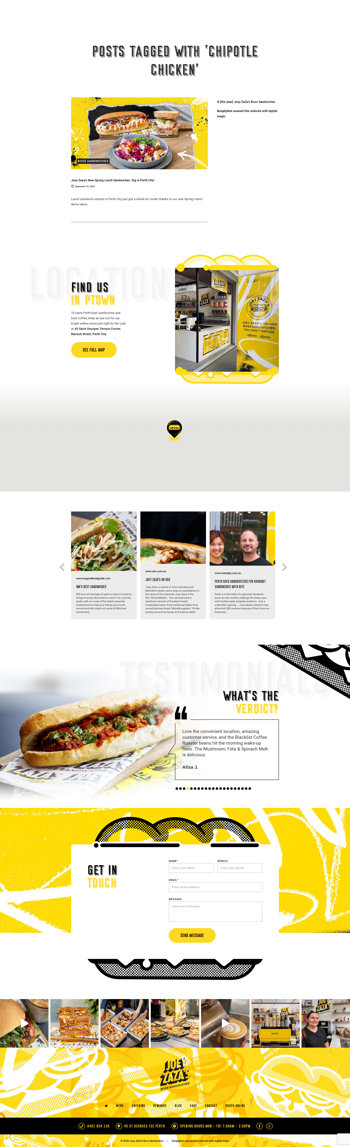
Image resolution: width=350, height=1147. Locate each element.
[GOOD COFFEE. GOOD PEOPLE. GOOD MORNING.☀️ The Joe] (275, 1034)
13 (220, 800)
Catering (138, 1117)
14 (224, 800)
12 (217, 800)
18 (239, 800)
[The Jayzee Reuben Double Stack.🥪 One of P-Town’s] (74, 1034)
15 (228, 800)
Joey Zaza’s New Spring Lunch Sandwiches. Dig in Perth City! (112, 180)
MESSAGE (175, 910)
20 (246, 800)
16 (231, 800)
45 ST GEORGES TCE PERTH (144, 1137)
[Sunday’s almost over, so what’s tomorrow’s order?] (175, 1034)
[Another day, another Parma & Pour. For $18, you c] (24, 1034)
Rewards (160, 1117)
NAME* (173, 872)
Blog (178, 1117)
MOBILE (222, 872)
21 (249, 800)
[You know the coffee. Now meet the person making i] (225, 1034)
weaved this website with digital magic (247, 113)
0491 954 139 (98, 1137)
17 (235, 800)
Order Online (235, 1117)
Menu (120, 1117)
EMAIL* (173, 891)
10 (209, 800)
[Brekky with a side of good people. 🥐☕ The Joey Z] (124, 1034)
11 (213, 800)
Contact (211, 1117)
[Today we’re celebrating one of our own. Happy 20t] (326, 1034)
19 (242, 800)
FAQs (193, 1117)
